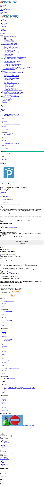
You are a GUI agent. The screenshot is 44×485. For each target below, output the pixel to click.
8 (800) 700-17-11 (2, 9)
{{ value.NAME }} (4, 190)
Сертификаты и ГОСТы (5, 441)
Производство (4, 21)
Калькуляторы (4, 20)
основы (8, 227)
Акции (3, 22)
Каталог (3, 18)
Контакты (3, 24)
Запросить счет (2, 252)
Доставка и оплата (4, 23)
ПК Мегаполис (6, 436)
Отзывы (3, 443)
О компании (4, 460)
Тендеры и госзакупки (5, 442)
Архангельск (17, 276)
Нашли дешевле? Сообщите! (4, 196)
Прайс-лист (3, 447)
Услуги (3, 19)
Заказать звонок (7, 9)
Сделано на (20, 243)
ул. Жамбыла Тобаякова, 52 (7, 272)
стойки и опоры (12, 227)
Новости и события (5, 445)
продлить (26, 241)
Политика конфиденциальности (6, 446)
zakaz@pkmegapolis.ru (3, 8)
